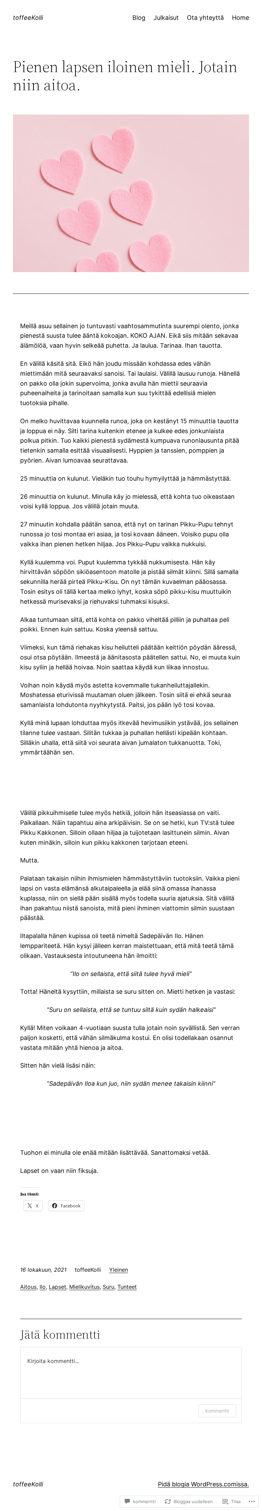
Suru (108, 1286)
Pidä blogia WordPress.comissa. (203, 1484)
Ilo (43, 1286)
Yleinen (118, 1269)
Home (240, 17)
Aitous (28, 1286)
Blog (138, 17)
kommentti (217, 1411)
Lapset (57, 1286)
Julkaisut (166, 17)
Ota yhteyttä (205, 17)
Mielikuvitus (84, 1286)
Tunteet (127, 1286)
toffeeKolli (28, 17)
